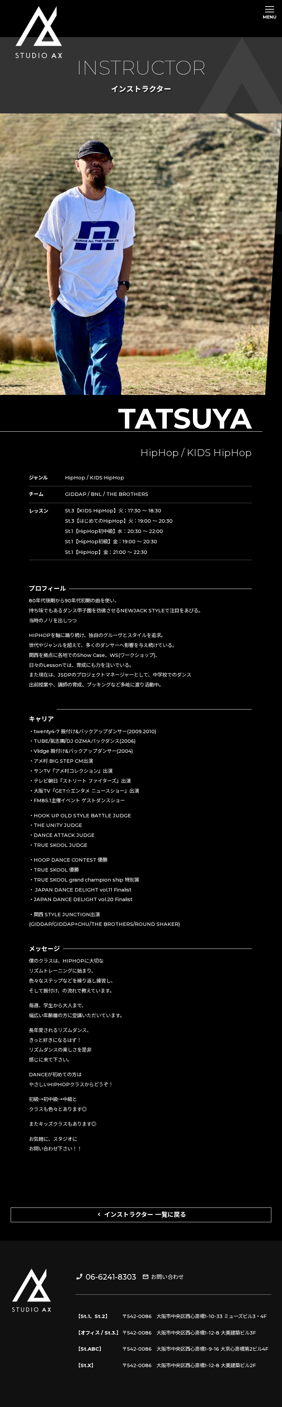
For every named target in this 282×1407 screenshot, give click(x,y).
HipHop (159, 452)
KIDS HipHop (219, 452)
